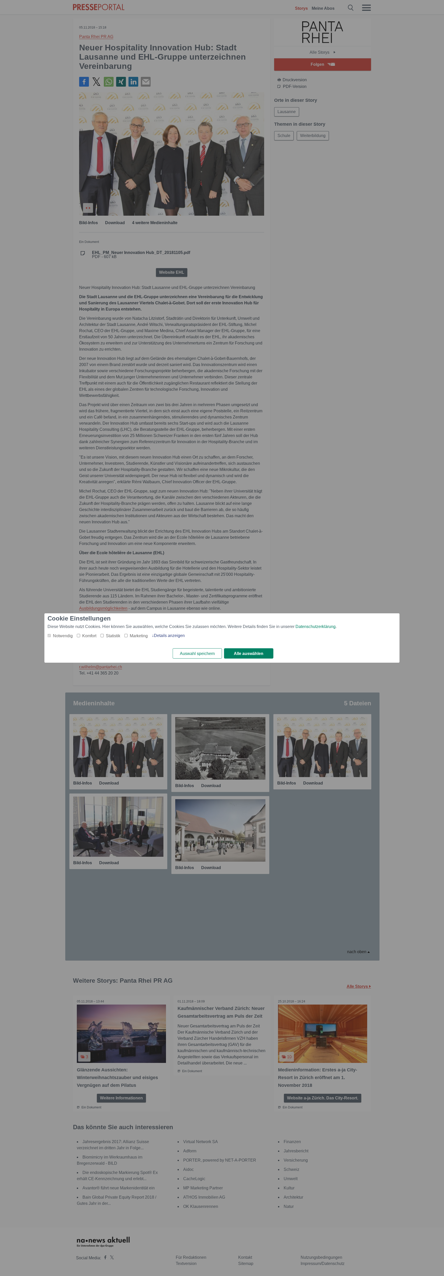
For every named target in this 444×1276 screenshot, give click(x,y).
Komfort (89, 636)
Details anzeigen (169, 635)
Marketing (139, 636)
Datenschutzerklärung (315, 626)
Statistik (113, 636)
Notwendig (63, 636)
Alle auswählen (248, 653)
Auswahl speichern (197, 653)
